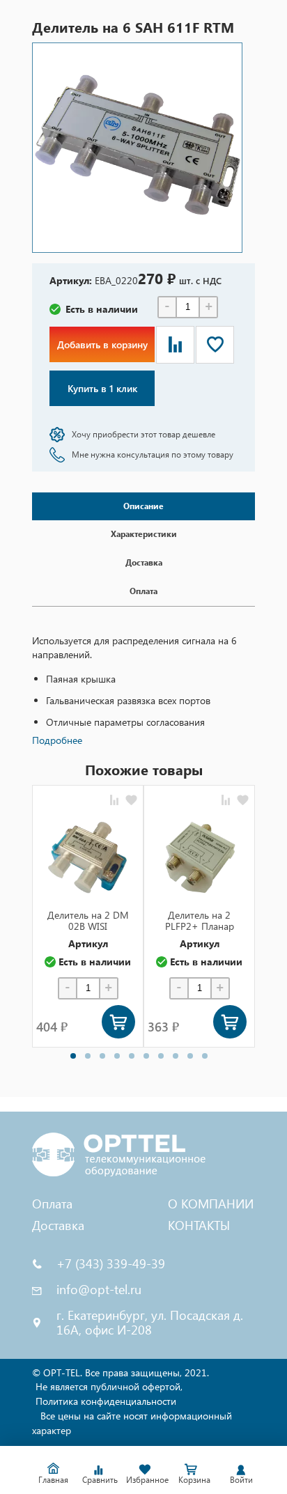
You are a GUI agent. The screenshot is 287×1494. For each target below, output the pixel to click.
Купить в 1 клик (102, 388)
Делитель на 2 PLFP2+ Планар (199, 920)
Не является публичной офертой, (109, 1386)
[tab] (143, 506)
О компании (211, 1203)
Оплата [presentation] (143, 591)
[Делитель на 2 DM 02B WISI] (87, 857)
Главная (53, 1479)
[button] (73, 1056)
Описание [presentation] (143, 506)
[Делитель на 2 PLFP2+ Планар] (199, 857)
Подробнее (57, 740)
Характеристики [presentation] (144, 534)
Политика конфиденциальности (106, 1401)
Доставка (58, 1225)
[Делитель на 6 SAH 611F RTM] (137, 147)
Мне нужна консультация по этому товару (152, 454)
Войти (241, 1479)
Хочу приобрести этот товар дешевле (143, 434)
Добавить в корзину (102, 344)
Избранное (147, 1479)
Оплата (52, 1203)
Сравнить (100, 1479)
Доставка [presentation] (143, 562)
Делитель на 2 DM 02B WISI (88, 920)
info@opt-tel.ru (98, 1289)
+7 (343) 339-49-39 (110, 1263)
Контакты (199, 1225)
